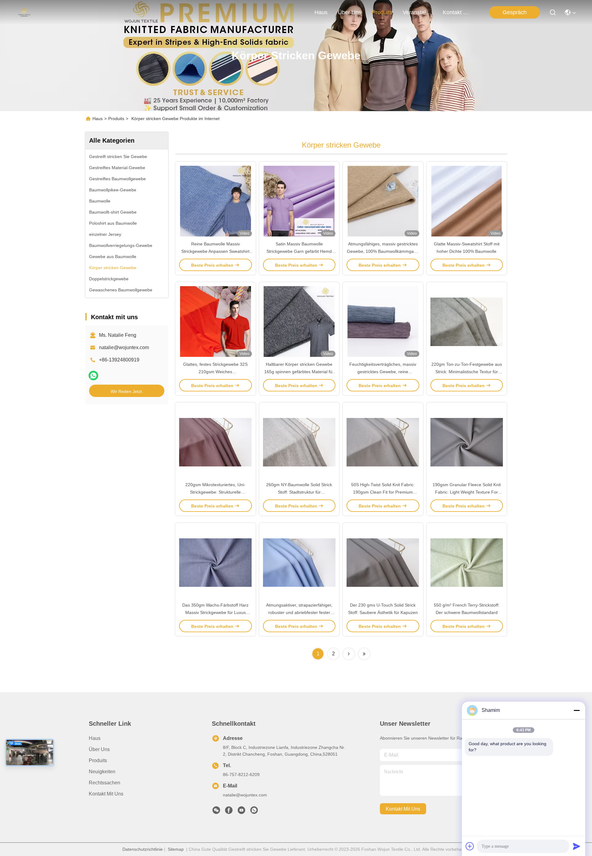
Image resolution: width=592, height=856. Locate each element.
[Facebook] (228, 811)
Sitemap (176, 849)
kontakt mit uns (457, 12)
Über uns (349, 12)
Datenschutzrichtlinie (142, 849)
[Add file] (470, 846)
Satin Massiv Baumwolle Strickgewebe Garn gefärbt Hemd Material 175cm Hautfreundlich (299, 251)
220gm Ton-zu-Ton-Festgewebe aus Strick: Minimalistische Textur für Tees (466, 372)
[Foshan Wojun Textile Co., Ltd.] (24, 12)
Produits (116, 118)
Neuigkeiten (102, 771)
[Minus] (576, 710)
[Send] (577, 846)
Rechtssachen (104, 782)
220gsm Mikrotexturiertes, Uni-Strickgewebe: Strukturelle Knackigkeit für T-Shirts (215, 492)
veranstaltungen (417, 12)
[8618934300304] (254, 811)
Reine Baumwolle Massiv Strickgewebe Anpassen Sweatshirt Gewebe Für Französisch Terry (215, 251)
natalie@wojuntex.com (124, 347)
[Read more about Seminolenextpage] (348, 653)
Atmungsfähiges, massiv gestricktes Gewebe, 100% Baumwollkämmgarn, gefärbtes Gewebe (383, 251)
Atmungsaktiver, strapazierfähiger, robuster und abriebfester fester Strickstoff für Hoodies (299, 612)
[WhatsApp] (93, 375)
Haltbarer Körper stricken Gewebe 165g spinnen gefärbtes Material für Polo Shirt (299, 372)
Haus (320, 12)
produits (382, 12)
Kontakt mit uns (106, 793)
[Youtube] (241, 811)
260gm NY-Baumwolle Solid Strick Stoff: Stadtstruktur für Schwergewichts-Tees (299, 492)
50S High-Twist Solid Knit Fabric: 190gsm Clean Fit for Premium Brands (383, 492)
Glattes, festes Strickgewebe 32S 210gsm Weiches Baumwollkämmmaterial (215, 372)
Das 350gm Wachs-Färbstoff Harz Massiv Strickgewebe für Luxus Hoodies (215, 612)
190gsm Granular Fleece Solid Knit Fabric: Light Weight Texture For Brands (467, 492)
